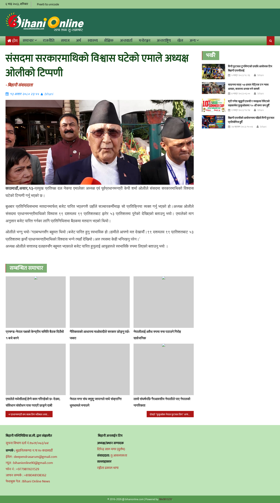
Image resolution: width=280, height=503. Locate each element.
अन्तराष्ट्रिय (164, 40)
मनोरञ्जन (144, 40)
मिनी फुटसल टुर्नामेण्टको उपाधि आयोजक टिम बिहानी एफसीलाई (250, 68)
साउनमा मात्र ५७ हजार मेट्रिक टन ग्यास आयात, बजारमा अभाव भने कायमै (248, 86)
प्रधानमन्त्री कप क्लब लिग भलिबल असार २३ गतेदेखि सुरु (31, 414)
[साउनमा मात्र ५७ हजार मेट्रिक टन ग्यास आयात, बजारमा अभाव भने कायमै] (213, 88)
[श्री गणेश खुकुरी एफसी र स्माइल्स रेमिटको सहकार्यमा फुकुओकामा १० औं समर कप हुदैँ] (213, 105)
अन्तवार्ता (126, 40)
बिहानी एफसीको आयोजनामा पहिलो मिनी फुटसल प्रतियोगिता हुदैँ (251, 120)
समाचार (28, 40)
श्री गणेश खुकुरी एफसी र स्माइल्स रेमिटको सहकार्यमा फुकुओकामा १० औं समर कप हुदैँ (249, 103)
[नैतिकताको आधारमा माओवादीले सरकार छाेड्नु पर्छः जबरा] (100, 302)
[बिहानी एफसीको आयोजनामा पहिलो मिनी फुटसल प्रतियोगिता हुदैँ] (213, 121)
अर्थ (78, 40)
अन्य (193, 40)
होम (15, 40)
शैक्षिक (109, 40)
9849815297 (165, 499)
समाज (65, 40)
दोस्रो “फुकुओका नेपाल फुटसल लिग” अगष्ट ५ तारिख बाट (172, 414)
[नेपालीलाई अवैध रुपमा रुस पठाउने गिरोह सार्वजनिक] (164, 302)
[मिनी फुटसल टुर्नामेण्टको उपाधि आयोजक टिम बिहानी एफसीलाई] (213, 71)
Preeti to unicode (48, 4)
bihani (48, 93)
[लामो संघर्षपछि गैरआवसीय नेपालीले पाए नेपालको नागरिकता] (164, 369)
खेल (180, 40)
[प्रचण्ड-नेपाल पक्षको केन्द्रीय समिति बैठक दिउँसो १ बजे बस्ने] (36, 302)
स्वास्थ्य (93, 40)
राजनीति (48, 40)
